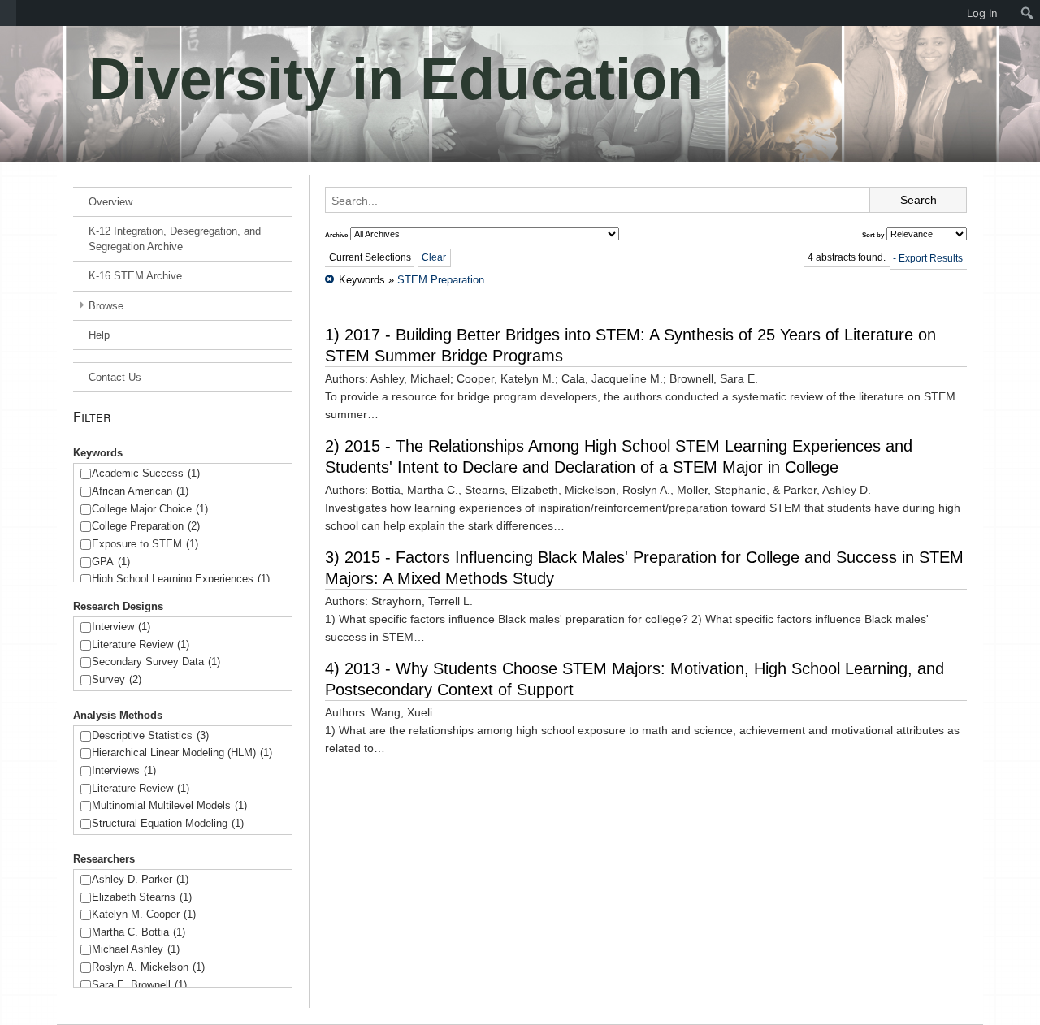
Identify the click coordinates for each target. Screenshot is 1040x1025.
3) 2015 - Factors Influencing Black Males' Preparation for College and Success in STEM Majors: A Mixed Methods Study (644, 567)
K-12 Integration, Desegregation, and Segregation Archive (175, 239)
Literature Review (140, 644)
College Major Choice (150, 509)
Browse (106, 306)
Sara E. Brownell (139, 985)
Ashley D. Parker (140, 879)
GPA (111, 562)
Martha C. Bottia (138, 932)
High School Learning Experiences (181, 579)
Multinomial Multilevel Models (169, 805)
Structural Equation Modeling (168, 823)
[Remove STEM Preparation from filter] (329, 280)
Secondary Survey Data (156, 661)
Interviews (124, 770)
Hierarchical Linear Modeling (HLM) (182, 752)
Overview (110, 202)
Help (99, 335)
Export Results (931, 258)
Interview (121, 627)
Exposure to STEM (145, 544)
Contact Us (115, 377)
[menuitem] (8, 13)
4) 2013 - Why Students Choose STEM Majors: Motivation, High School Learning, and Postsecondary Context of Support (634, 679)
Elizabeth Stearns (142, 897)
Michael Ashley (136, 949)
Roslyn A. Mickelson (148, 967)
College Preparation (146, 526)
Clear (434, 257)
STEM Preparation (440, 280)
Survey (116, 679)
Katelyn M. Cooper (144, 914)
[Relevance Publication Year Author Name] (926, 233)
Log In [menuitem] (982, 12)
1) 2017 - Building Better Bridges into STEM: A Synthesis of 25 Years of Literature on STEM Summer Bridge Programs (630, 345)
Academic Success (146, 473)
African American (140, 491)
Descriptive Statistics (150, 735)
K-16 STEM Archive (135, 276)
